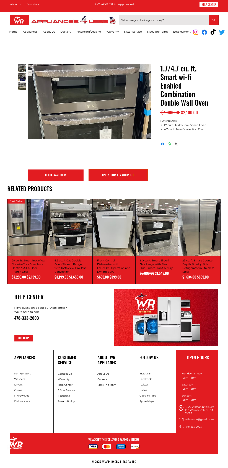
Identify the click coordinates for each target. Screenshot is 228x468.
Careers (102, 379)
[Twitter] (221, 32)
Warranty (64, 379)
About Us (16, 4)
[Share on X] (176, 144)
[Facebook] (204, 32)
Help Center (65, 384)
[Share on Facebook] (162, 144)
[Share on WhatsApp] (169, 144)
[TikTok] (213, 32)
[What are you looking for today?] (214, 20)
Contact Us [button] (65, 373)
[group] (114, 241)
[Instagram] (195, 32)
